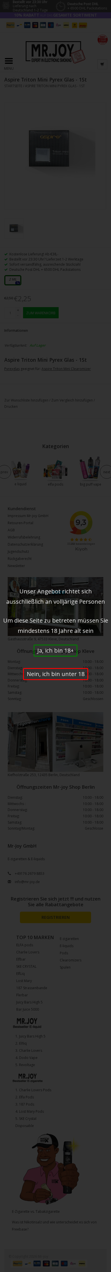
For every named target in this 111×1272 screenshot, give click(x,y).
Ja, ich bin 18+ (55, 650)
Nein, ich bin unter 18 (56, 674)
